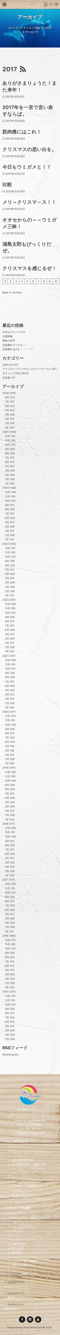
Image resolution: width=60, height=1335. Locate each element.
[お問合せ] (51, 4)
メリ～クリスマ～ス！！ (29, 202)
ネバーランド (15, 27)
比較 (7, 184)
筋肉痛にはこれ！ (21, 131)
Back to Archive (12, 292)
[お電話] (56, 4)
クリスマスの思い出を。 (29, 149)
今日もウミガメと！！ (26, 167)
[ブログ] (46, 4)
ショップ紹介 (33, 27)
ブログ (48, 27)
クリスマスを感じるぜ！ (29, 268)
